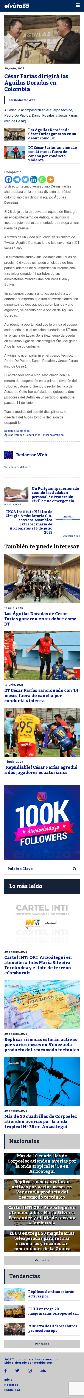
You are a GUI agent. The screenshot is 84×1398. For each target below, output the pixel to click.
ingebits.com (43, 1362)
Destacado (23, 430)
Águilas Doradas (14, 434)
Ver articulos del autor (17, 467)
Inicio (8, 1379)
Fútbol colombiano (53, 434)
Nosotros (11, 1384)
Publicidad (12, 1390)
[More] (50, 179)
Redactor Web (24, 100)
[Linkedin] (33, 179)
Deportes (9, 430)
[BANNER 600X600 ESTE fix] (42, 822)
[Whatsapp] (42, 179)
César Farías (32, 434)
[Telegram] (17, 179)
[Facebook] (8, 179)
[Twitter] (25, 179)
